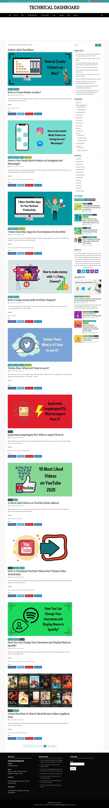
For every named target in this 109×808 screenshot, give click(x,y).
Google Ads (80, 107)
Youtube (95, 1)
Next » (53, 746)
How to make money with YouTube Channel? (32, 300)
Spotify (32, 661)
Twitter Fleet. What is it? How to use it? (28, 368)
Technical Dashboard (54, 7)
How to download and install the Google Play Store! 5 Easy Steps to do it (90, 220)
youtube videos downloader (28, 590)
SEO (22, 15)
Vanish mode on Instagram (15, 179)
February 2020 (80, 191)
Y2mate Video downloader (15, 590)
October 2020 (79, 172)
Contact (75, 15)
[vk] (96, 271)
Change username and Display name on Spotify (20, 661)
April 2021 (78, 159)
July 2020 (78, 180)
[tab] (79, 199)
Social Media (80, 109)
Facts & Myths (45, 15)
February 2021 (80, 161)
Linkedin (91, 1)
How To (16, 15)
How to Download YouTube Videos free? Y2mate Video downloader (37, 573)
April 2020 (78, 188)
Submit (73, 768)
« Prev (25, 746)
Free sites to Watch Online (15, 732)
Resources (78, 131)
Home (9, 45)
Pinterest (93, 1)
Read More (10, 104)
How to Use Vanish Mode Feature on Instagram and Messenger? (35, 162)
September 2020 (80, 175)
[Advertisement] (54, 28)
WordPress (23, 1)
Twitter (88, 1)
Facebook (86, 1)
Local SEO (80, 135)
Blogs (68, 15)
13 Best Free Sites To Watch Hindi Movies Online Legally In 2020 (39, 715)
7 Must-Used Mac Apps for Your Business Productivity (36, 232)
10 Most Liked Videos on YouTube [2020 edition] (33, 503)
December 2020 (80, 167)
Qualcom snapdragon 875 (23, 450)
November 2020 (80, 169)
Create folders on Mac (14, 108)
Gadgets (61, 15)
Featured (29, 1)
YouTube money (13, 315)
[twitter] (83, 271)
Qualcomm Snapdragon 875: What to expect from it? (36, 434)
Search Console (81, 150)
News (77, 128)
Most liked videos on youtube (16, 518)
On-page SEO (81, 138)
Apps (9, 228)
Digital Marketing (32, 15)
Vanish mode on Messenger (28, 179)
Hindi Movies (24, 732)
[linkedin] (88, 271)
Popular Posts (80, 200)
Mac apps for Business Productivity (17, 247)
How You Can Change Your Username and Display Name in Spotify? (39, 644)
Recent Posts (90, 200)
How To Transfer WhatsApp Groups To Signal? (88, 79)
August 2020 (79, 177)
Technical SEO (81, 140)
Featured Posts (79, 277)
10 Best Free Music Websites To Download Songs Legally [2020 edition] (91, 207)
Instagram (100, 1)
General (10, 431)
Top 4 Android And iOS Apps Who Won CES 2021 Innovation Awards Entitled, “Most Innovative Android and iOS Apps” (88, 92)
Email (72, 761)
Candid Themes (71, 804)
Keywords (78, 123)
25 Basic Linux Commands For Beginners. (87, 67)
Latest (22, 157)
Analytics (79, 148)
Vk (98, 1)
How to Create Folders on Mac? (24, 92)
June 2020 (78, 183)
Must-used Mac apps (29, 247)
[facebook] (79, 271)
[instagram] (92, 271)
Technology (28, 157)
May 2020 (78, 185)
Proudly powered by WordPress (42, 804)
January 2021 (79, 164)
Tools (53, 15)
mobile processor (13, 450)
